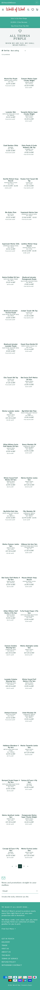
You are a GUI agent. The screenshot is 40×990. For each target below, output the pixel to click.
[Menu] (3, 9)
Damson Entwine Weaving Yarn (11, 647)
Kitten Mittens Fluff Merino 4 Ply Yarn (11, 612)
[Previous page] (12, 866)
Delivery (6, 942)
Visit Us (5, 948)
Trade (4, 945)
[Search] (28, 9)
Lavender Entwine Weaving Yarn (10, 680)
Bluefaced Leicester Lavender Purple (11, 345)
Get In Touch (8, 939)
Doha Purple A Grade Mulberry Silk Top (29, 146)
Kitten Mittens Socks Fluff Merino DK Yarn (10, 445)
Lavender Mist (11, 112)
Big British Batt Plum (29, 411)
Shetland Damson (11, 713)
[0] (33, 9)
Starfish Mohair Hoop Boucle (11, 180)
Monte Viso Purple (10, 79)
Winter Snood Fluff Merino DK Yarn (11, 479)
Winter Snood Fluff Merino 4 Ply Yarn (29, 680)
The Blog (6, 955)
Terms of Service (10, 958)
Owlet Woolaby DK (29, 713)
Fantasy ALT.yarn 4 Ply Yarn (29, 781)
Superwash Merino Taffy (10, 244)
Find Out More (8, 929)
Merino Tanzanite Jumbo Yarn (29, 746)
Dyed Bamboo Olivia (10, 145)
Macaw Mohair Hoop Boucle (29, 578)
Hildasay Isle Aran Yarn (29, 544)
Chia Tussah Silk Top (11, 377)
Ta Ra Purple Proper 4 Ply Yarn (29, 612)
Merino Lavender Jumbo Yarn (10, 412)
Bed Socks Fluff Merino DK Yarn (29, 378)
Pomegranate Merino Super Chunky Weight (29, 816)
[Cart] (37, 9)
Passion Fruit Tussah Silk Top (29, 180)
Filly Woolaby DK (29, 511)
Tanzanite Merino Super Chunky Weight (29, 113)
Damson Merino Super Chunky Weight (29, 79)
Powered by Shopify (26, 985)
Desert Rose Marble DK (29, 344)
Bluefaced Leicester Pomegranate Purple (29, 278)
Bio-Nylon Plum (10, 212)
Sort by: (7, 50)
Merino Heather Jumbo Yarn (29, 479)
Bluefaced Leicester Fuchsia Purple (11, 311)
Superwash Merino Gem (29, 212)
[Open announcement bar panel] (36, 2)
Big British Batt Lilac (10, 511)
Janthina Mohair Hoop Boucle (29, 245)
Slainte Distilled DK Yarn (10, 277)
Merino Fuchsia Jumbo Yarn (29, 849)
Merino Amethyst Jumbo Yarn (11, 816)
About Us (6, 952)
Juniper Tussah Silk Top (29, 311)
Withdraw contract (12, 965)
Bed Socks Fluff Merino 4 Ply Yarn (11, 578)
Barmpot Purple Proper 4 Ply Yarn (11, 781)
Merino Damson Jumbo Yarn (10, 545)
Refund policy (9, 962)
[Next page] (28, 866)
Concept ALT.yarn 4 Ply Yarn (11, 849)
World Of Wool (17, 985)
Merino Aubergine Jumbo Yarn (29, 647)
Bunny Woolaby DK (29, 444)
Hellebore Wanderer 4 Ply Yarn (11, 746)
